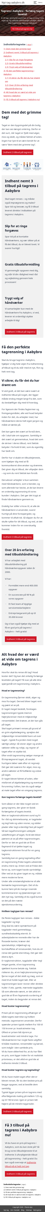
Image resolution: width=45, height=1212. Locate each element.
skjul (29, 44)
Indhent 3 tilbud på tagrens (17, 152)
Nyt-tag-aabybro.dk (13, 2)
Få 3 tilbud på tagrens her (22, 29)
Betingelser (37, 1210)
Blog (22, 1210)
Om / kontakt (14, 1210)
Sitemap (29, 1210)
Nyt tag (6, 1210)
